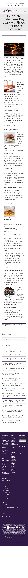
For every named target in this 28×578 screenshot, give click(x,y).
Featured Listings (13, 457)
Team (12, 443)
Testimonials (5, 473)
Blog (12, 446)
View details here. (9, 199)
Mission (13, 441)
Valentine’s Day (6, 326)
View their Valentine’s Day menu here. (13, 146)
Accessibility (6, 516)
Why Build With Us (4, 462)
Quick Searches (13, 471)
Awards (13, 447)
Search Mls (5, 443)
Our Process (5, 465)
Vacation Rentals (4, 448)
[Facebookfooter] (22, 440)
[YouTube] (22, 451)
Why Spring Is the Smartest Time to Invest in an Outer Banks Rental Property (14, 395)
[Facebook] (20, 449)
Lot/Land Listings (13, 462)
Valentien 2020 (19, 324)
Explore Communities (5, 439)
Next (22, 37)
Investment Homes (5, 445)
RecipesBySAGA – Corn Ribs (12, 355)
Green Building (4, 471)
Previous (17, 37)
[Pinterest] (20, 454)
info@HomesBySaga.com (11, 507)
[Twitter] (20, 451)
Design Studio (4, 468)
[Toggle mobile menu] (25, 11)
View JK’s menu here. (15, 165)
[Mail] (22, 449)
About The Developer (13, 439)
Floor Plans (5, 441)
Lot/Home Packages (13, 459)
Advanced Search (4, 452)
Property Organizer (13, 468)
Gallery (4, 466)
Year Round (5, 450)
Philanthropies (14, 444)
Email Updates (13, 465)
